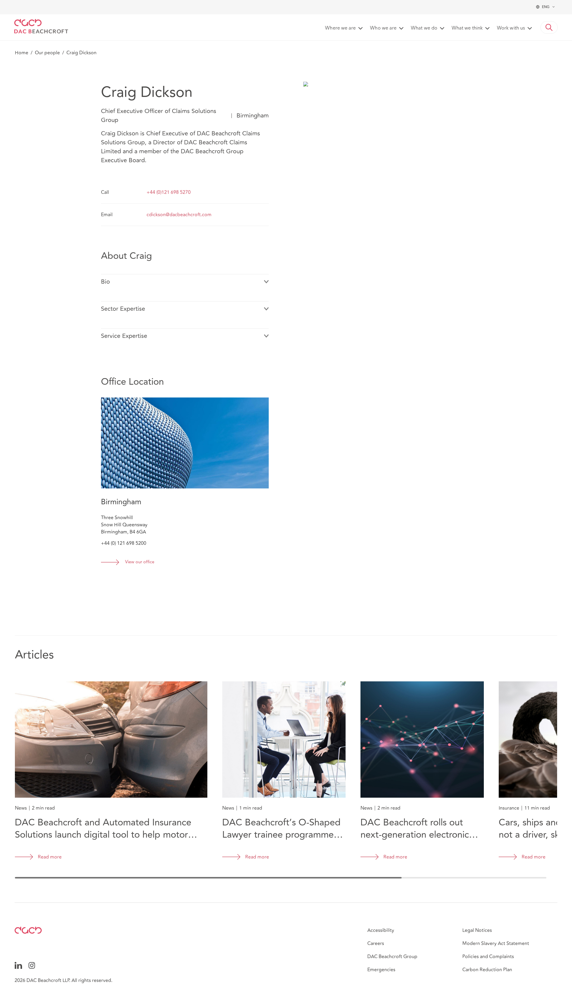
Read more (50, 857)
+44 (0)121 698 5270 (169, 192)
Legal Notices (477, 930)
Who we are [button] (383, 28)
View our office (139, 562)
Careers (375, 943)
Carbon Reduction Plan (487, 969)
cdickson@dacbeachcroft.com (179, 214)
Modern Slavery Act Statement (495, 943)
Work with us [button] (511, 28)
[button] (549, 27)
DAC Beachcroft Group (392, 956)
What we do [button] (424, 28)
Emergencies (381, 969)
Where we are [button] (340, 28)
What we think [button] (467, 28)
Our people (47, 52)
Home (21, 52)
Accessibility (380, 930)
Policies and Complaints (488, 956)
